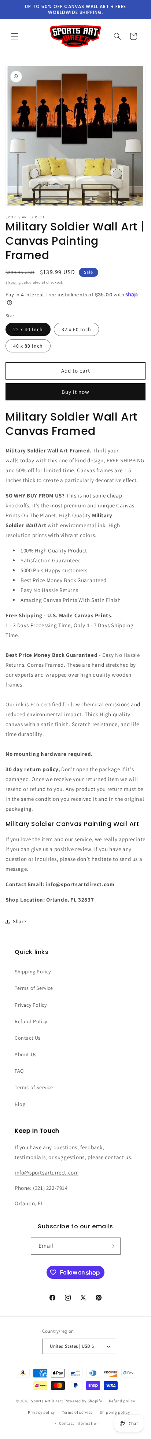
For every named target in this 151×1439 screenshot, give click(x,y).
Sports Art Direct (47, 1400)
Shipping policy (115, 1412)
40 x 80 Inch (28, 346)
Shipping (13, 282)
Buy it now (75, 391)
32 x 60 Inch (76, 329)
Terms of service (77, 1412)
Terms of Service (34, 988)
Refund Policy (31, 1021)
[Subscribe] (112, 1246)
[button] (15, 36)
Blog (20, 1104)
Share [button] (19, 921)
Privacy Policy (31, 1005)
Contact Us (28, 1038)
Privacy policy (41, 1412)
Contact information (79, 1423)
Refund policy (122, 1400)
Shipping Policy (33, 971)
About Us (26, 1054)
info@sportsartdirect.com (46, 1172)
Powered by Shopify (83, 1400)
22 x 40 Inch (28, 329)
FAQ (19, 1071)
